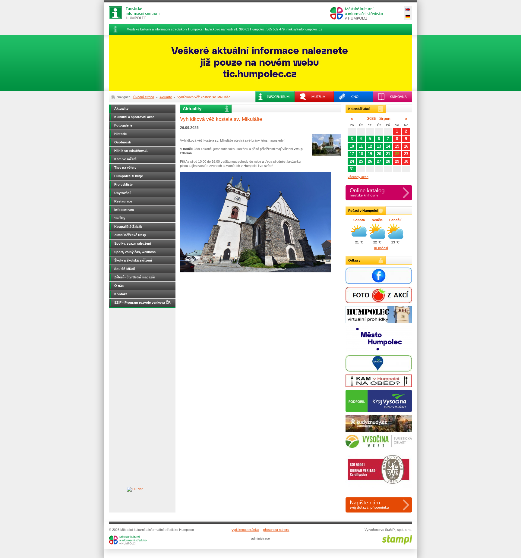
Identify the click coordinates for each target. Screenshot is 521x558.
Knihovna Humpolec (392, 96)
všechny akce (358, 177)
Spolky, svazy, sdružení (132, 243)
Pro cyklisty (123, 184)
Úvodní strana (143, 97)
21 (388, 154)
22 (397, 154)
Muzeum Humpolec (314, 96)
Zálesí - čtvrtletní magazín (134, 277)
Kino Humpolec (353, 96)
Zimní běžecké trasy (130, 235)
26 (370, 161)
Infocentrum (124, 210)
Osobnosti (122, 142)
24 (352, 161)
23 (406, 154)
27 (379, 161)
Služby (119, 218)
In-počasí (381, 248)
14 (388, 146)
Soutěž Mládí (124, 269)
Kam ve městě (125, 159)
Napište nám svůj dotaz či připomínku (379, 505)
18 (361, 154)
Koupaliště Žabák (128, 226)
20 (379, 154)
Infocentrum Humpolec (139, 12)
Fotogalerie (123, 125)
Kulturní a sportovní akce (134, 117)
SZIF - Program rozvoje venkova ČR (142, 302)
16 (406, 146)
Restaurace (123, 201)
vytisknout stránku (245, 529)
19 (370, 154)
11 (361, 146)
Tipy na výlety (125, 167)
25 (361, 161)
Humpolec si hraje (128, 176)
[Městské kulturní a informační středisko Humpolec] (128, 543)
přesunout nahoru (276, 529)
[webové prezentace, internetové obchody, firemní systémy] (397, 543)
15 (397, 146)
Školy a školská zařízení (133, 260)
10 (352, 146)
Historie (120, 134)
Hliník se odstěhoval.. (131, 150)
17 (352, 154)
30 (406, 161)
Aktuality (165, 97)
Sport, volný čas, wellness (135, 252)
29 (397, 161)
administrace (260, 538)
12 (370, 146)
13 (379, 146)
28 (388, 161)
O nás (119, 285)
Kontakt (120, 294)
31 (352, 169)
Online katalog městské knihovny (379, 192)
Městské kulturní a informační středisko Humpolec (356, 13)
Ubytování (122, 193)
